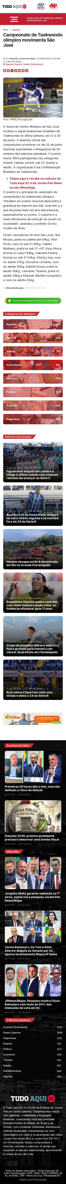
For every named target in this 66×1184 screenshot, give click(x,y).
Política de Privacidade (33, 1179)
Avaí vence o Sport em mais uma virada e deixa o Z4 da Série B (29, 694)
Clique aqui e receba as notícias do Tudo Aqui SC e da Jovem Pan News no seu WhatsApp (36, 183)
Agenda (16, 30)
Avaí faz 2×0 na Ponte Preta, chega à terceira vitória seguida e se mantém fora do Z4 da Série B (32, 518)
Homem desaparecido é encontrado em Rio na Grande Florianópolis (32, 563)
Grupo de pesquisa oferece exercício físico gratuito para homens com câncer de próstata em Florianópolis (32, 649)
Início (5, 30)
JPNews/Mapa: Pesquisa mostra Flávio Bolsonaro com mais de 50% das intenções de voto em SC (32, 1004)
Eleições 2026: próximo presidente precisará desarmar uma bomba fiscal (32, 837)
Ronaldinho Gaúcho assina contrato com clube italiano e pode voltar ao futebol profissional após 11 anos (31, 605)
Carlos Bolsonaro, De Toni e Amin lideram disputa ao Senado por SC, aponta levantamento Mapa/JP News (31, 950)
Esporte (18, 64)
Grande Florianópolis (33, 64)
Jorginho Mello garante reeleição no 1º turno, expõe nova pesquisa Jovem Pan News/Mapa (32, 897)
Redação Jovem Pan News (22, 58)
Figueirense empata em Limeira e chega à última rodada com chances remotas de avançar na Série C (32, 475)
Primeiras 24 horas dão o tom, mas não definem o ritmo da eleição (32, 788)
